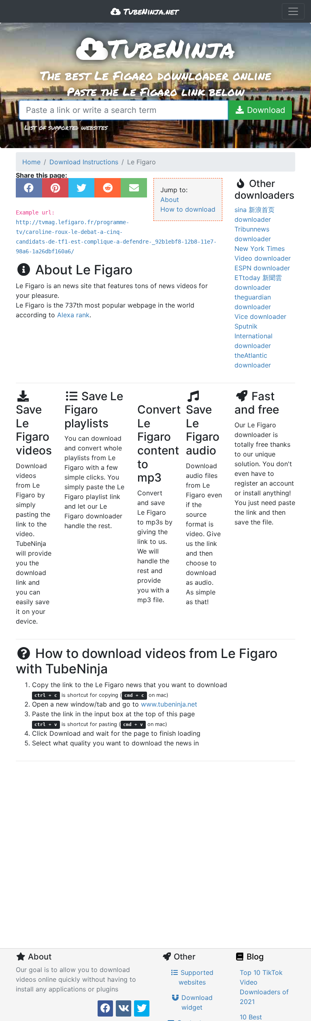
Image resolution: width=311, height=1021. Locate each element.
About (169, 199)
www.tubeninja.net (169, 704)
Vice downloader (260, 316)
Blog (254, 957)
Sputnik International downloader (253, 336)
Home (31, 162)
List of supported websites (65, 127)
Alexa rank (73, 315)
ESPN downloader (262, 268)
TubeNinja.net (149, 11)
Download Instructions (83, 162)
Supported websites (196, 977)
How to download (187, 209)
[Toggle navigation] (293, 11)
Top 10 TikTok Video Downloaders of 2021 (264, 987)
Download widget (196, 1002)
